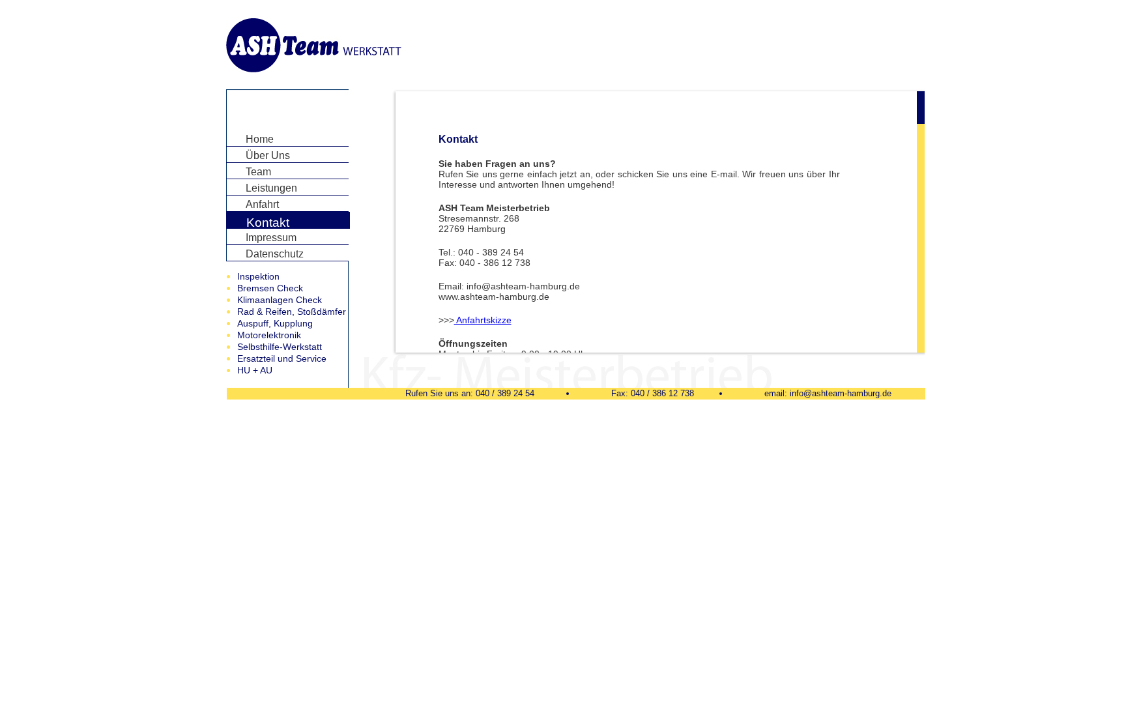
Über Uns (268, 155)
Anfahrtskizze (483, 320)
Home (260, 139)
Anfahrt (262, 204)
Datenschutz (275, 253)
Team (258, 171)
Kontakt (267, 222)
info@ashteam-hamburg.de (840, 393)
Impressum (271, 237)
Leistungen (271, 188)
